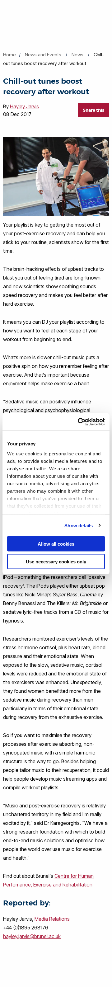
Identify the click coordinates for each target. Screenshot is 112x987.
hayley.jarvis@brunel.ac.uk (32, 936)
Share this (93, 110)
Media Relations (52, 919)
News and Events (43, 55)
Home (9, 55)
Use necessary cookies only (56, 561)
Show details (78, 525)
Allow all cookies (56, 544)
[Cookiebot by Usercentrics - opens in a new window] (79, 422)
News (77, 55)
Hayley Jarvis (24, 106)
